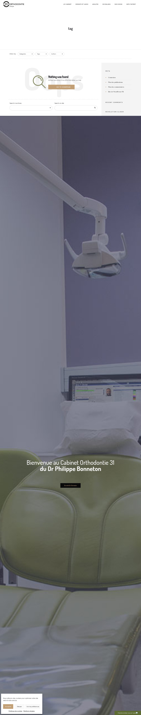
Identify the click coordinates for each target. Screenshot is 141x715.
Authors (53, 54)
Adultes (95, 4)
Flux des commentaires (116, 87)
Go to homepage (63, 87)
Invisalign (106, 4)
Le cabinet (67, 4)
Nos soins (118, 4)
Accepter (8, 706)
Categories (22, 54)
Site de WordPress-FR (116, 92)
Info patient (131, 4)
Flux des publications (115, 82)
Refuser (19, 706)
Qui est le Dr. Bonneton (70, 485)
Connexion (112, 77)
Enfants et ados (82, 4)
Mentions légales (29, 711)
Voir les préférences (33, 706)
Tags (38, 54)
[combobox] (31, 107)
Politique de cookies (15, 711)
